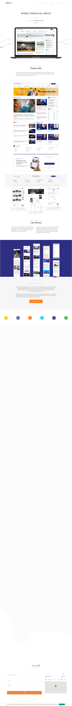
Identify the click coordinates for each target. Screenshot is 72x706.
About (40, 3)
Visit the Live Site (36, 301)
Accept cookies (61, 704)
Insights (52, 3)
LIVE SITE (36, 22)
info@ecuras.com (48, 676)
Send (24, 692)
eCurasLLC (63, 676)
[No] (70, 704)
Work (57, 3)
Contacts (63, 3)
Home (29, 20)
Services (46, 3)
